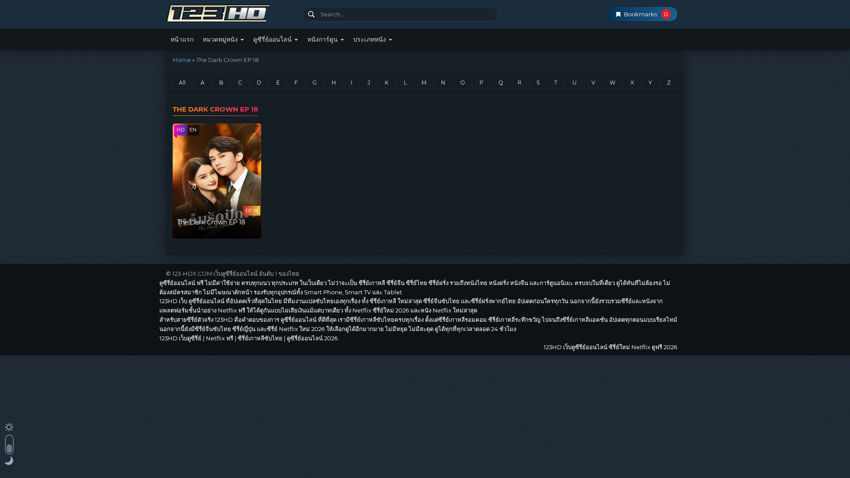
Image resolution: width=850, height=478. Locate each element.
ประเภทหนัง (370, 39)
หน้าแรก (181, 39)
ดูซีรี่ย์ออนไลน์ (273, 39)
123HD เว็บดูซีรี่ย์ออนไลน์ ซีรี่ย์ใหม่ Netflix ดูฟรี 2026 (231, 12)
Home (182, 59)
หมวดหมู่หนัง (221, 39)
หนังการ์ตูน (323, 39)
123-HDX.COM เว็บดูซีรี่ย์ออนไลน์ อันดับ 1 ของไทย (235, 273)
